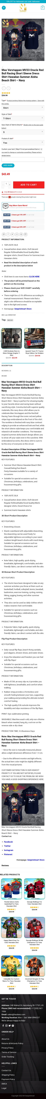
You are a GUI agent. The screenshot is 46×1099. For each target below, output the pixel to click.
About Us (5, 1039)
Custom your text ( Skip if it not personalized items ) (21, 149)
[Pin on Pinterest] (21, 234)
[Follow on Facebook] (3, 1026)
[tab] (23, 365)
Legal (4, 1088)
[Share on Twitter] (12, 234)
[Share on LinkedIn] (25, 234)
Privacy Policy (7, 1048)
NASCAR (10, 320)
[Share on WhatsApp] (4, 234)
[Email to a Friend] (17, 234)
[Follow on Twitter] (10, 1026)
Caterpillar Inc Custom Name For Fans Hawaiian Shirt (11, 981)
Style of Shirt (7, 114)
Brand (4, 376)
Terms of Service (9, 1052)
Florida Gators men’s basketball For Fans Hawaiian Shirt (11, 904)
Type (4, 100)
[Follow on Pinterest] (13, 1026)
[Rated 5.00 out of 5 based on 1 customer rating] (23, 93)
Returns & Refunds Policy (12, 1043)
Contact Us (6, 1070)
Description (7, 366)
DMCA (4, 1083)
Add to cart (29, 184)
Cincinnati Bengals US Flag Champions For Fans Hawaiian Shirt (34, 981)
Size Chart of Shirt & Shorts (12, 125)
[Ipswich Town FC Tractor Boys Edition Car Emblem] (34, 338)
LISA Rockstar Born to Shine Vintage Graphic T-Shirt (11, 353)
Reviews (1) (6, 371)
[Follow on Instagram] (6, 1026)
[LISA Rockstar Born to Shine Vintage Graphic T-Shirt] (11, 338)
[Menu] (4, 8)
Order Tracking (8, 1056)
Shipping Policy (8, 1075)
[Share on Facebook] (8, 234)
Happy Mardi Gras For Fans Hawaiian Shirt (11, 941)
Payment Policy (8, 1079)
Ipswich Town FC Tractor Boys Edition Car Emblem (35, 352)
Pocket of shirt (7, 138)
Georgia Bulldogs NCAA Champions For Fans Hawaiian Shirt (34, 942)
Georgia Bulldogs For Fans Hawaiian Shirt (34, 903)
